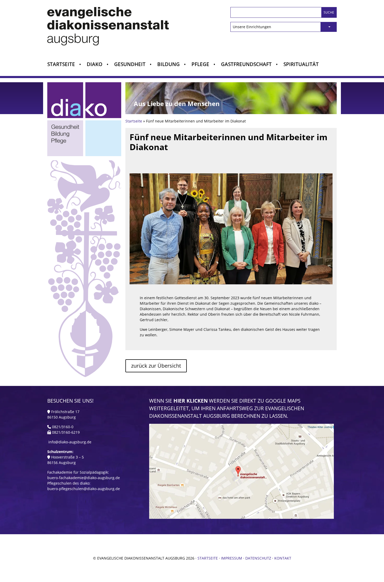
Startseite (61, 65)
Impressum (231, 558)
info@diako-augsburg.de (69, 441)
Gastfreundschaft (246, 65)
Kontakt (282, 558)
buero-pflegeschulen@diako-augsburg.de (83, 488)
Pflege (200, 65)
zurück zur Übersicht (156, 365)
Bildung (168, 65)
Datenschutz (258, 558)
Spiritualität (301, 65)
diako (94, 65)
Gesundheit (130, 65)
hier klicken (190, 400)
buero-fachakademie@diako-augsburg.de (83, 477)
